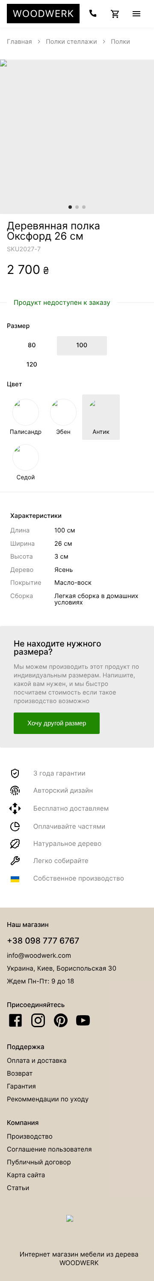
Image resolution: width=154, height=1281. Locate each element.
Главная (19, 41)
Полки (120, 41)
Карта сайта (26, 1175)
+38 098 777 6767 (43, 940)
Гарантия (21, 1086)
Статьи (18, 1188)
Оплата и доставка (36, 1060)
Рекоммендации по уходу (48, 1099)
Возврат (20, 1073)
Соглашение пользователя (49, 1149)
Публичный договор (39, 1162)
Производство (30, 1136)
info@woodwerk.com (39, 955)
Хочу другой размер (56, 723)
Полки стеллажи (71, 41)
